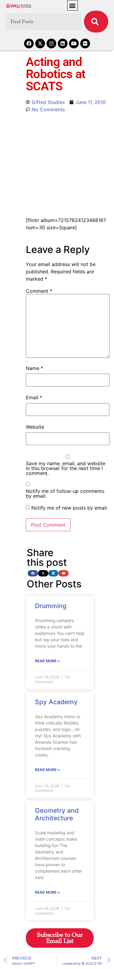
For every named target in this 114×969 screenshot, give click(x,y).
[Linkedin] (62, 43)
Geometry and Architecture (57, 814)
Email (34, 397)
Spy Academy (56, 702)
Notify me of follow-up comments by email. (65, 493)
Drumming (51, 606)
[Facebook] (29, 43)
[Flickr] (85, 43)
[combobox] (44, 21)
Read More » (47, 661)
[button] (72, 5)
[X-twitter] (40, 43)
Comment (39, 291)
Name (34, 368)
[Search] (96, 22)
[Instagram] (51, 43)
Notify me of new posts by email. (69, 507)
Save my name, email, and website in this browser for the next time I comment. (65, 468)
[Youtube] (74, 43)
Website (35, 426)
